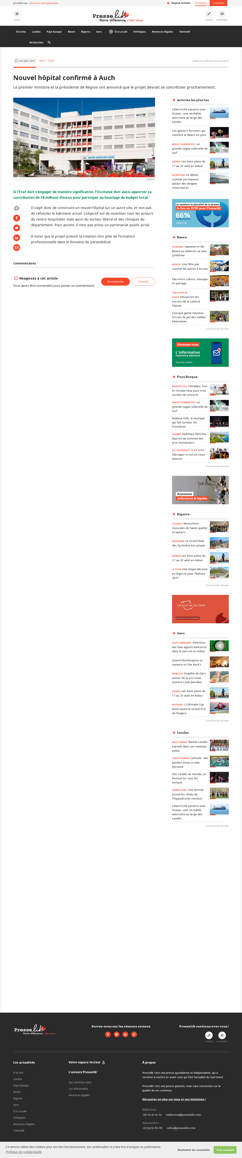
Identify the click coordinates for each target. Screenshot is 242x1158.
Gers (99, 31)
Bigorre (85, 31)
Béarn (71, 31)
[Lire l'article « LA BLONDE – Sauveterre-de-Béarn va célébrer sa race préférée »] (219, 250)
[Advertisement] (200, 892)
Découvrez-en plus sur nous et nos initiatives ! (174, 1099)
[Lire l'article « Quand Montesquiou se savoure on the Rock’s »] (219, 662)
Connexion (218, 3)
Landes (36, 31)
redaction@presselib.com (183, 1114)
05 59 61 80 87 (152, 1128)
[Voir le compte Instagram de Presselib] (134, 1034)
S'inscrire (143, 281)
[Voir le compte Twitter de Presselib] (116, 1034)
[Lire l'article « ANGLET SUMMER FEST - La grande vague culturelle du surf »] (219, 147)
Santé (51, 60)
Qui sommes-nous (80, 1082)
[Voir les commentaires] (16, 208)
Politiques (139, 31)
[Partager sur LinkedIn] (16, 237)
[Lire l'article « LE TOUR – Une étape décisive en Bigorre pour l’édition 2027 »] (219, 572)
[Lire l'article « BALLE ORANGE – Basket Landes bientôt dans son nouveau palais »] (219, 745)
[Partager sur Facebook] (16, 218)
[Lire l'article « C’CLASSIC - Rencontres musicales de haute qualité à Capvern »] (219, 527)
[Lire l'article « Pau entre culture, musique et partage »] (219, 281)
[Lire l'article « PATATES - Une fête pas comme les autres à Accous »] (219, 266)
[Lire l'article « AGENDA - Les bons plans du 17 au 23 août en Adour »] (219, 163)
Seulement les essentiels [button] (194, 1149)
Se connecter (115, 281)
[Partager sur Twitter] (16, 227)
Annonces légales (162, 31)
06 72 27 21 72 (152, 1114)
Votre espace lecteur (85, 1062)
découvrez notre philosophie (43, 3)
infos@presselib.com (181, 1128)
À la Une (21, 31)
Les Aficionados (78, 1088)
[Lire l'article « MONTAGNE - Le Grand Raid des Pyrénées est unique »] (219, 543)
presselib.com (20, 3)
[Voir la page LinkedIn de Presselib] (125, 1034)
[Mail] (16, 247)
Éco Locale (121, 31)
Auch (42, 60)
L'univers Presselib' (83, 1072)
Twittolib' (185, 31)
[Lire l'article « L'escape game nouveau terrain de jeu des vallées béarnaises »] (219, 316)
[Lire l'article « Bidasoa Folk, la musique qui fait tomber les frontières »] (219, 422)
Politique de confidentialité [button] (24, 1152)
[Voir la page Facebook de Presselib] (108, 1034)
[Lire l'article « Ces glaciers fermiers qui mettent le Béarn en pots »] (219, 133)
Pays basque (54, 31)
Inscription (201, 3)
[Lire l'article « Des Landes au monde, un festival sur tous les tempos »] (219, 777)
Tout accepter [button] (225, 1149)
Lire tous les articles (217, 328)
